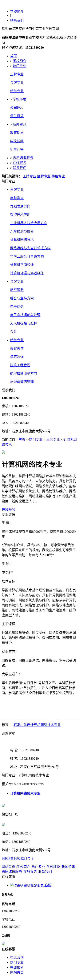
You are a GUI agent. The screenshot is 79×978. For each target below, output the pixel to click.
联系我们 (17, 20)
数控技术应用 (20, 214)
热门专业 (19, 66)
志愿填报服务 (23, 158)
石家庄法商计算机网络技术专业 (37, 725)
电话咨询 (17, 957)
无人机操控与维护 (23, 323)
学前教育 (17, 198)
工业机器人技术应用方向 (28, 223)
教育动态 (17, 133)
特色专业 (17, 91)
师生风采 (17, 116)
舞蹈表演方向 (20, 206)
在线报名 (19, 163)
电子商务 (17, 306)
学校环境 (19, 99)
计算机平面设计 (22, 265)
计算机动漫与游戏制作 (27, 273)
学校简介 (17, 11)
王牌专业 (17, 74)
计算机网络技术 (22, 240)
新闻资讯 (19, 124)
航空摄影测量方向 (23, 373)
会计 (13, 331)
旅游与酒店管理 (22, 382)
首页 (13, 56)
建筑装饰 (17, 357)
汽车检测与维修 (22, 231)
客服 (47, 885)
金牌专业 (17, 82)
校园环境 (17, 107)
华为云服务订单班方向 (27, 256)
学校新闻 (17, 141)
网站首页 (8, 867)
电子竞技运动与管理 (25, 315)
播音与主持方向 (22, 298)
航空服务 (17, 290)
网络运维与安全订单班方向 (30, 248)
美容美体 (17, 348)
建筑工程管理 (20, 365)
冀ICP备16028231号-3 (17, 858)
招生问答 (17, 149)
